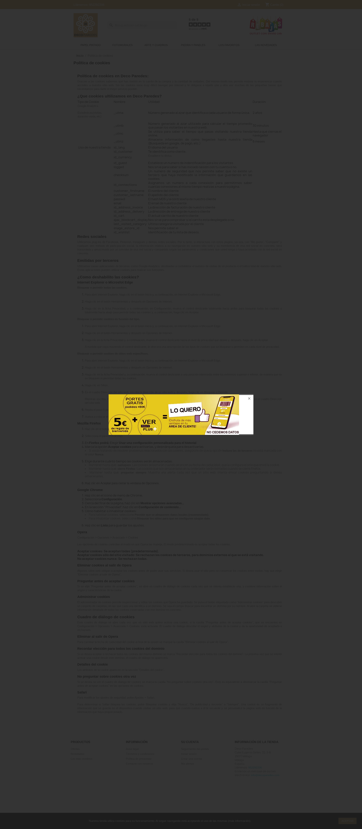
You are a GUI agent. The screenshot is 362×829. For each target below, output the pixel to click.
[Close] (249, 398)
